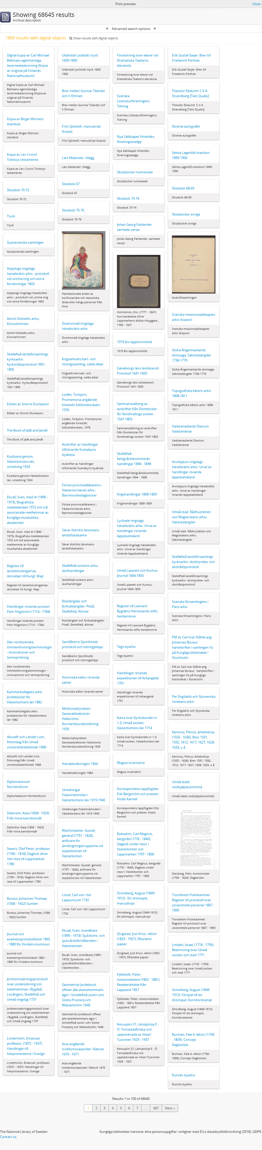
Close (256, 4)
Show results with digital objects (95, 38)
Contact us (8, 1136)
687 (156, 1108)
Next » (170, 1108)
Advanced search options (131, 28)
